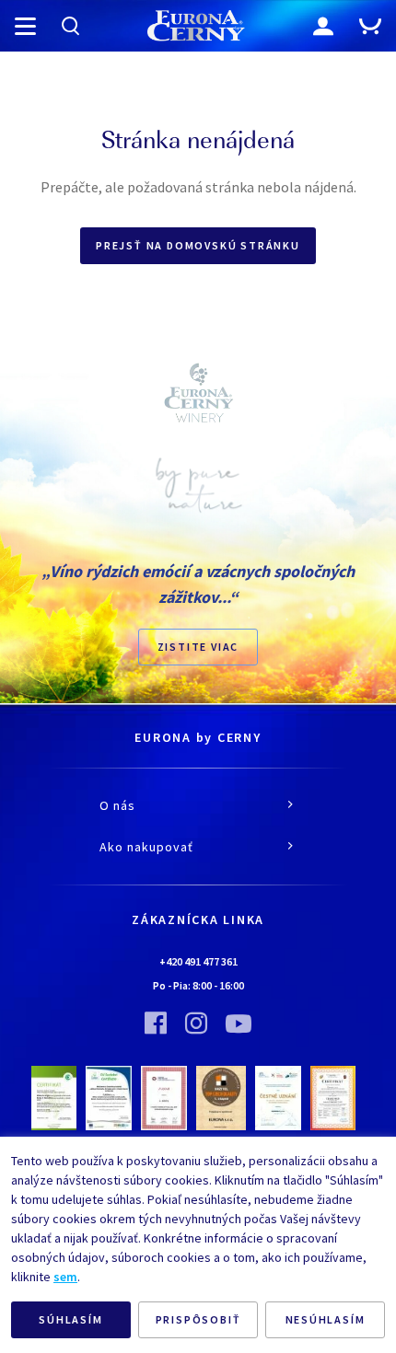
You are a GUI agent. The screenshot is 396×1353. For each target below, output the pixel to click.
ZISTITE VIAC (198, 646)
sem (65, 1276)
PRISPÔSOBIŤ (198, 1319)
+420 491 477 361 (198, 961)
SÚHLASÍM (70, 1319)
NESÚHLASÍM (325, 1319)
